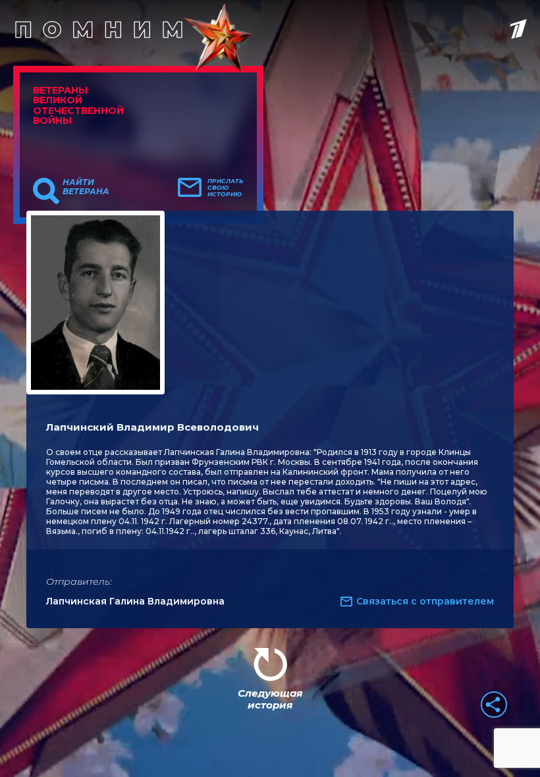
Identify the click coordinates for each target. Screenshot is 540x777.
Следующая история (270, 699)
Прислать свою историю (225, 188)
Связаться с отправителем (425, 601)
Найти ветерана (86, 187)
